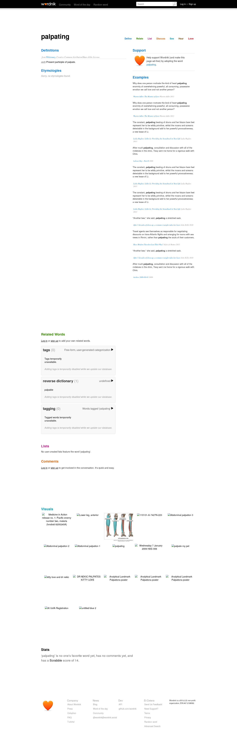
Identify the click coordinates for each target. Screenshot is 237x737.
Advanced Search (152, 726)
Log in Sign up (188, 3)
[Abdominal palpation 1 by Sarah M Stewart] (87, 545)
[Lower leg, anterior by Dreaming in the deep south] (88, 514)
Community (65, 4)
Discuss (160, 38)
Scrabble (56, 660)
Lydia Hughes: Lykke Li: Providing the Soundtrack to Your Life (156, 138)
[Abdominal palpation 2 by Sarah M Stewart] (56, 545)
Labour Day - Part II (141, 161)
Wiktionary (50, 57)
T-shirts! (71, 721)
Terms (147, 713)
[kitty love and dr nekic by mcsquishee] (56, 576)
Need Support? (151, 708)
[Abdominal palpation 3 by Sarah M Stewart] (180, 514)
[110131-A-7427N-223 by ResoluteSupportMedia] (149, 514)
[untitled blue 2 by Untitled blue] (87, 607)
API (120, 704)
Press (70, 708)
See (172, 38)
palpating (151, 64)
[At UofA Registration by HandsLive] (56, 607)
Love (191, 38)
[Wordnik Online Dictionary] (48, 3)
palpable (48, 389)
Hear (181, 38)
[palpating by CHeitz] (118, 545)
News (96, 700)
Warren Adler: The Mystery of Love (146, 96)
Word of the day (82, 4)
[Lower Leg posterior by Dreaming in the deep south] (123, 527)
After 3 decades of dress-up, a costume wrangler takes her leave (156, 225)
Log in (44, 340)
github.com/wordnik (127, 708)
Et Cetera (149, 700)
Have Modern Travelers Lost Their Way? (148, 244)
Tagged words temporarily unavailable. (57, 419)
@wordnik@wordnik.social (105, 717)
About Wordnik (74, 704)
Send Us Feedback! (153, 704)
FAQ (69, 717)
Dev (120, 700)
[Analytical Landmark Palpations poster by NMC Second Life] (118, 577)
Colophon (71, 713)
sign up (54, 340)
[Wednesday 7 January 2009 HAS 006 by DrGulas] (149, 546)
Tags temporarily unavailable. (53, 360)
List (150, 38)
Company (72, 700)
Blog (95, 704)
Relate (139, 38)
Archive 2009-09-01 (140, 277)
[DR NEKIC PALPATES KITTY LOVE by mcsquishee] (87, 577)
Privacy (147, 717)
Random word (101, 4)
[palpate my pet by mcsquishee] (180, 545)
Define (128, 38)
